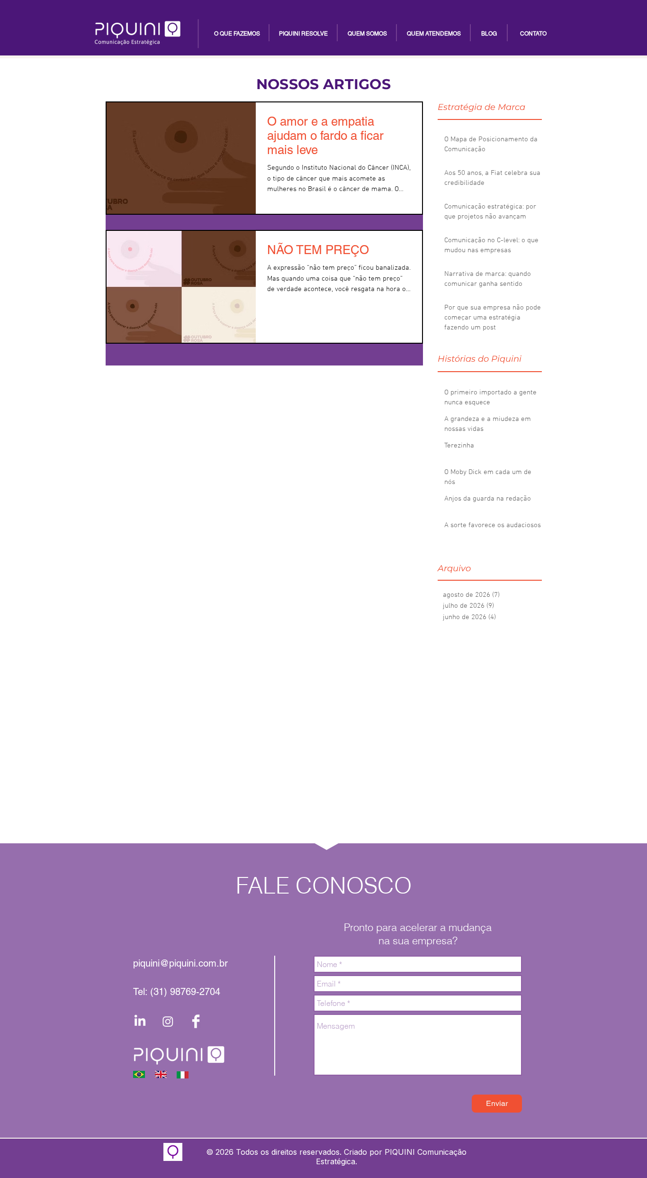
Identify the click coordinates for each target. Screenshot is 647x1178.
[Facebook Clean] (196, 1021)
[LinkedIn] (140, 1021)
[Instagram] (168, 1021)
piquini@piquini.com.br (180, 963)
